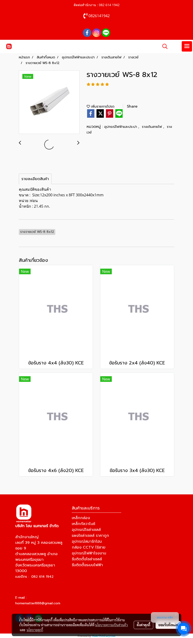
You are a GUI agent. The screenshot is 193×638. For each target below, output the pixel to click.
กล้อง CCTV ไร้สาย (88, 547)
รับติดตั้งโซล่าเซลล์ (87, 559)
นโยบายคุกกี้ (35, 630)
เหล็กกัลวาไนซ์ (83, 524)
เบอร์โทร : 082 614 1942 (34, 576)
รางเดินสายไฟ (152, 126)
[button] (163, 46)
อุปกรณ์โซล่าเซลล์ (86, 530)
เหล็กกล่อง (81, 518)
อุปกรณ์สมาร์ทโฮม (87, 541)
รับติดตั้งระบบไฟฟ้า (87, 565)
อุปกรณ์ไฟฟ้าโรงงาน (89, 553)
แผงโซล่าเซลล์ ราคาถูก (90, 535)
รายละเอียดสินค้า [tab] (35, 179)
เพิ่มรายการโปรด (102, 106)
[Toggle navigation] (187, 46)
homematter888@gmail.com (37, 603)
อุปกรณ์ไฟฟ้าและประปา (121, 126)
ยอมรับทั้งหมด (168, 625)
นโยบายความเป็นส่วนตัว (111, 625)
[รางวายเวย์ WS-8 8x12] (49, 102)
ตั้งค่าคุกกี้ (143, 625)
